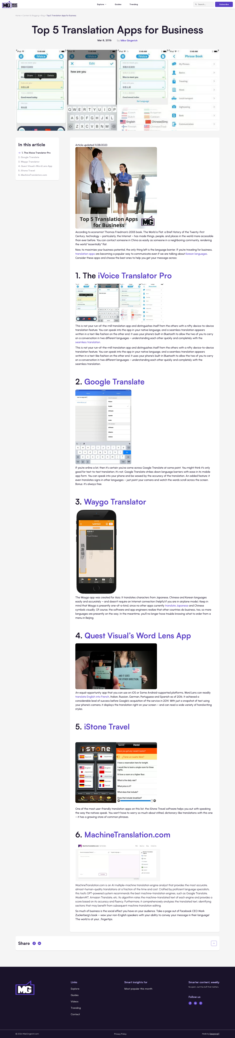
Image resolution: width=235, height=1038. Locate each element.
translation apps (85, 253)
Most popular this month (138, 988)
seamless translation (87, 342)
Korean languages (196, 253)
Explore (75, 988)
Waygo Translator (115, 501)
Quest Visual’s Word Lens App (138, 635)
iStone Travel (107, 726)
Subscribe (224, 4)
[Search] (196, 4)
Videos (74, 1001)
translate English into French (92, 696)
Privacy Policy (120, 1034)
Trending (133, 4)
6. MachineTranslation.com (32, 175)
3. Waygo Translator (29, 162)
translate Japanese (176, 605)
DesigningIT (214, 1034)
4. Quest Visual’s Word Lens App (35, 166)
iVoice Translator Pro (135, 275)
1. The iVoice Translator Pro (36, 153)
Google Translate (114, 381)
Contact (75, 1014)
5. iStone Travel (26, 170)
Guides (118, 4)
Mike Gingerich (129, 40)
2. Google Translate (28, 157)
